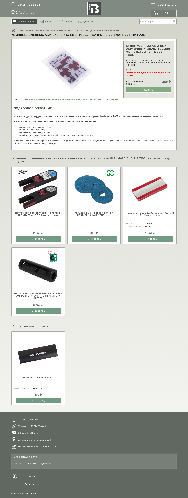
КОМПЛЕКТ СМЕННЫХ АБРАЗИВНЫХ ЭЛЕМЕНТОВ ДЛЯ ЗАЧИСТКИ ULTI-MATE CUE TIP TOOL (71, 99)
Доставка (88, 21)
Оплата (69, 21)
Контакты (50, 21)
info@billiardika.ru (167, 4)
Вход (32, 476)
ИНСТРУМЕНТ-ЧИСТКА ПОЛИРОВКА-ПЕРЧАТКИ (45, 30)
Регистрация (32, 483)
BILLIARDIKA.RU (29, 493)
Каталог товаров (26, 21)
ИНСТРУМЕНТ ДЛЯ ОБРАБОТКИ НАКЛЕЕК (97, 30)
